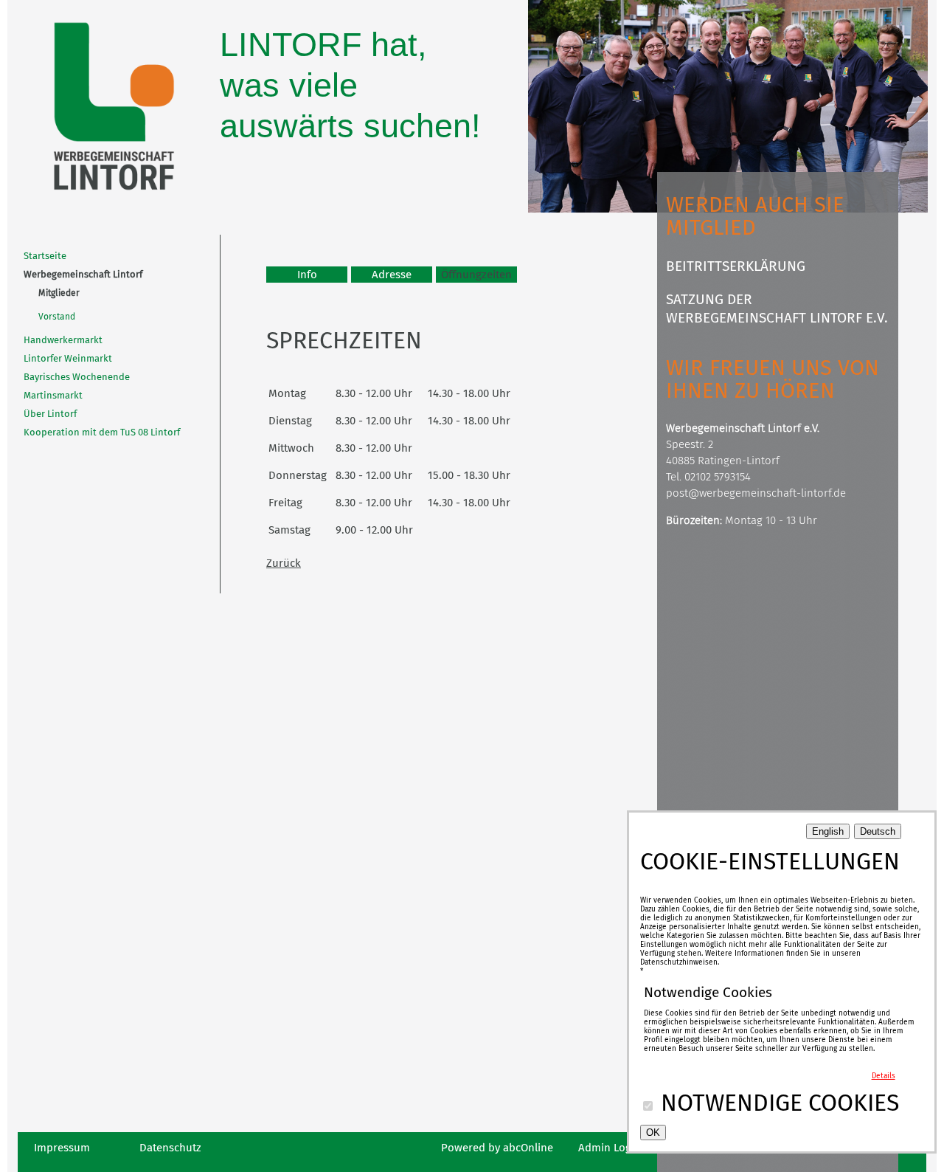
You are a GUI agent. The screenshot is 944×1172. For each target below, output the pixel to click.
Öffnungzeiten (476, 274)
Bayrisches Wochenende (77, 376)
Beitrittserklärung (735, 266)
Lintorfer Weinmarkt (68, 358)
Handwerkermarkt (63, 339)
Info (307, 274)
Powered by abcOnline (497, 1147)
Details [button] (883, 1076)
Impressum (62, 1147)
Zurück (283, 563)
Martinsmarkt (53, 395)
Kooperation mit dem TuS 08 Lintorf (102, 432)
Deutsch (877, 831)
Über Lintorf (50, 413)
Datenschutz (170, 1147)
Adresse (392, 274)
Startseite (45, 255)
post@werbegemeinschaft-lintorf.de (756, 493)
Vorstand (56, 316)
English (828, 831)
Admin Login (609, 1147)
